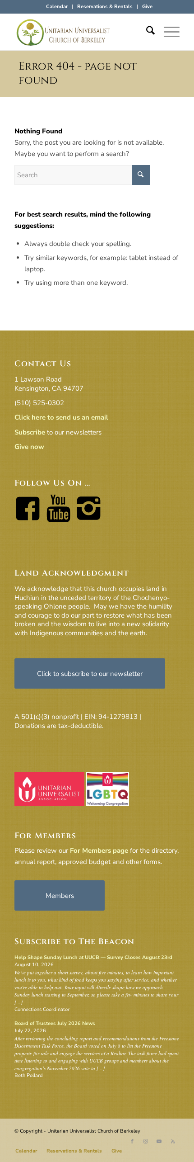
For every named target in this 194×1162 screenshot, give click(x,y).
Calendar (57, 6)
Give (147, 6)
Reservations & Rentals (105, 6)
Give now (29, 446)
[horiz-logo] (80, 32)
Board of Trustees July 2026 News (54, 1023)
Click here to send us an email (61, 417)
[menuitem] (57, 7)
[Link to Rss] (173, 1141)
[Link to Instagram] (145, 1141)
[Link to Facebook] (132, 1141)
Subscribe (29, 432)
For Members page (99, 850)
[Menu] (167, 32)
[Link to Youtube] (159, 1141)
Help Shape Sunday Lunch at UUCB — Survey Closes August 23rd (93, 957)
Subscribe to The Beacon (74, 941)
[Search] (146, 32)
